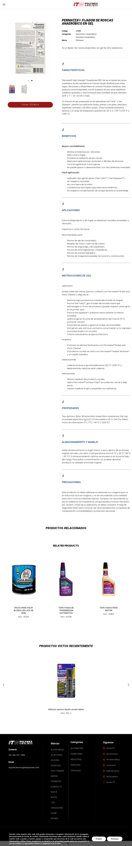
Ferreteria (80, 37)
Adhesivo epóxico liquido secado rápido (66, 709)
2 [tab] (31, 80)
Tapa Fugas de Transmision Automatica (66, 610)
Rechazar (115, 839)
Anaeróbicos (91, 34)
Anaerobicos (90, 37)
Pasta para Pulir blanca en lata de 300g (23, 610)
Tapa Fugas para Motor (109, 609)
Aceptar (99, 839)
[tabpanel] (30, 48)
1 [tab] (28, 80)
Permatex (80, 40)
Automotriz (80, 34)
